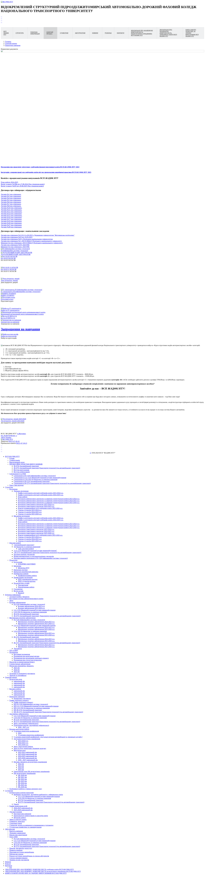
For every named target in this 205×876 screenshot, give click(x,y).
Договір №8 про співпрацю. (11, 206)
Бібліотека (17, 566)
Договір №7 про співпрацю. (11, 204)
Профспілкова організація (23, 577)
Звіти (11, 600)
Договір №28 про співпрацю (11, 227)
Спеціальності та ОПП (17, 474)
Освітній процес (11, 43)
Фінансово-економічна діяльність (21, 666)
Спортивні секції (15, 823)
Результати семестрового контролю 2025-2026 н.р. (36, 533)
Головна (8, 41)
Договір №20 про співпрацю (11, 223)
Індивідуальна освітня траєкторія (21, 793)
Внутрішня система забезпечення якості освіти (26, 599)
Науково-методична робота (19, 729)
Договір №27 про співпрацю (11, 225)
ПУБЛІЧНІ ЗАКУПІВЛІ (26, 564)
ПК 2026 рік (22, 787)
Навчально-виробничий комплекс (26, 572)
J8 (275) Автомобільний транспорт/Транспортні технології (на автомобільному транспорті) (47, 468)
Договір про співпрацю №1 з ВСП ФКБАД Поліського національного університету (31, 241)
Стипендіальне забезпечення (19, 664)
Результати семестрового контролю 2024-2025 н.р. (36, 506)
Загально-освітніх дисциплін (24, 554)
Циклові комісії (15, 543)
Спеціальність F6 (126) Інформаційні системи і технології (35, 476)
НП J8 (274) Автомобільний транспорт (28, 710)
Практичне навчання (12, 45)
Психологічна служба (21, 583)
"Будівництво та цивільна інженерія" (27, 547)
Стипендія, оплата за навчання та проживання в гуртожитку (31, 825)
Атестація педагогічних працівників (27, 739)
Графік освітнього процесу (19, 700)
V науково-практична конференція (26, 731)
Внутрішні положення (22, 654)
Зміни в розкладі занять (17, 819)
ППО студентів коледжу (27, 581)
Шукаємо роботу (20, 817)
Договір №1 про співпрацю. (11, 194)
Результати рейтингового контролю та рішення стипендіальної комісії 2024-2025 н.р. (49, 501)
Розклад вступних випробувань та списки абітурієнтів (29, 856)
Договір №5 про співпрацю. (11, 200)
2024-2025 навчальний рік (27, 756)
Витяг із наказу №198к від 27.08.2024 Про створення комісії (23, 184)
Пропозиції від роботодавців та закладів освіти (31, 816)
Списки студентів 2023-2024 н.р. (30, 510)
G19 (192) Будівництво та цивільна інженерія (30, 612)
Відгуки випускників (21, 470)
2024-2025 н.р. (23, 743)
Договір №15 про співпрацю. (11, 215)
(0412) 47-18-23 (21, 443)
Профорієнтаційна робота (27, 575)
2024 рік (17, 670)
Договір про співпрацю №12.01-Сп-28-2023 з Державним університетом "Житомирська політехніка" (38, 235)
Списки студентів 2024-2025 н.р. (30, 512)
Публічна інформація (12, 595)
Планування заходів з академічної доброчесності (31, 725)
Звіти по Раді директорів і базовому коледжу (30, 748)
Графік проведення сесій (18, 806)
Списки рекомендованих (18, 858)
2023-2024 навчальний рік (27, 754)
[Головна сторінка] (7, 2)
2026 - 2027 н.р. (23, 727)
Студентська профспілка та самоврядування (25, 827)
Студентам (9, 791)
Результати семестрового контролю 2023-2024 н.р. (36, 504)
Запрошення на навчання (20, 329)
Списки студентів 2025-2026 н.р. (30, 514)
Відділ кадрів (18, 591)
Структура (9, 487)
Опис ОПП (13, 837)
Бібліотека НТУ (23, 568)
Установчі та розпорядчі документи (22, 673)
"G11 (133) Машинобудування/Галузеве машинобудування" (35, 550)
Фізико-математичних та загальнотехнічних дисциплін (34, 556)
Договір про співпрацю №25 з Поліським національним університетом (27, 239)
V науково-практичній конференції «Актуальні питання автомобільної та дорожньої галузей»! (48, 737)
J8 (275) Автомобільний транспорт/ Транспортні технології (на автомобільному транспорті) (47, 616)
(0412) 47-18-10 (13, 441)
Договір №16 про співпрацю (11, 217)
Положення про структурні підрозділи (28, 660)
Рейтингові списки (16, 854)
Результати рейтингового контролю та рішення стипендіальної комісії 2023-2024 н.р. (49, 499)
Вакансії (21, 593)
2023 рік (17, 668)
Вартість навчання (16, 831)
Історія (11, 458)
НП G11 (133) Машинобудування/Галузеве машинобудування (36, 706)
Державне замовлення (17, 833)
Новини (8, 862)
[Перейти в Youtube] (1, 16)
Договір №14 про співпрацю (11, 213)
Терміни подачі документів (19, 860)
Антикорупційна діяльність (19, 597)
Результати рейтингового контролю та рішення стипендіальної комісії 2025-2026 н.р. (49, 502)
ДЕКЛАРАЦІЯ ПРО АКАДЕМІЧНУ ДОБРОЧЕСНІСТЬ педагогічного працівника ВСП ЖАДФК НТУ (43, 871)
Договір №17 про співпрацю (11, 219)
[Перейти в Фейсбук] (1, 18)
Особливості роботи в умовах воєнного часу (25, 789)
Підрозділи (13, 560)
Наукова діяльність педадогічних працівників (30, 762)
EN (10, 867)
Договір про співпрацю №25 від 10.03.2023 (16, 237)
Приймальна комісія (21, 574)
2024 (19, 733)
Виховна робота (15, 689)
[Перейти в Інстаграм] (1, 20)
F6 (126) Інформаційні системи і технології (29, 604)
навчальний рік (19, 681)
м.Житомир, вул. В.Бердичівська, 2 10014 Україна (13, 435)
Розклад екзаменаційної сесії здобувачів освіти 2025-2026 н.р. (40, 508)
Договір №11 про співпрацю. (11, 210)
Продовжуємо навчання (22, 814)
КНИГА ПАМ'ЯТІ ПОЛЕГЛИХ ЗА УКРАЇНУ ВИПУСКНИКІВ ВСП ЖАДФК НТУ (36, 873)
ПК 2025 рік (22, 785)
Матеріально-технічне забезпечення (22, 618)
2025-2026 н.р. (23, 744)
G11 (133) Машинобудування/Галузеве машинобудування (34, 610)
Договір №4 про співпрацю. (11, 198)
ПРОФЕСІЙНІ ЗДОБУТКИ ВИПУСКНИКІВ (25, 464)
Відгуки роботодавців (22, 472)
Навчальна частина (21, 570)
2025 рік (17, 671)
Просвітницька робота (26, 587)
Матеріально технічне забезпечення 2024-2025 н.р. (36, 622)
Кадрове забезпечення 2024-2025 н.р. (31, 606)
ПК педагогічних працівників (25, 773)
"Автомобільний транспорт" (24, 545)
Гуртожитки (18, 589)
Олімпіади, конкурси (17, 821)
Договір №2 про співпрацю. (11, 196)
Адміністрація (14, 460)
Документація (23, 585)
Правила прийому (16, 850)
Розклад (8, 864)
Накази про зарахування (18, 835)
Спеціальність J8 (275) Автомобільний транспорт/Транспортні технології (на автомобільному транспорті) (52, 483)
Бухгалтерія (18, 562)
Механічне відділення (22, 516)
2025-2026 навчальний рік (27, 758)
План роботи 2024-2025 (9, 182)
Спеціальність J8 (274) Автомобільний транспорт (32, 481)
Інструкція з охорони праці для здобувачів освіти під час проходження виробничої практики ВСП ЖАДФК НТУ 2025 (46, 172)
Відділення (13, 489)
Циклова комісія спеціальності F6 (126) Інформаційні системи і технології (41, 558)
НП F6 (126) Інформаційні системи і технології (31, 704)
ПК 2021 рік (22, 777)
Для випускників (15, 812)
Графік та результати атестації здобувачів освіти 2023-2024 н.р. (40, 493)
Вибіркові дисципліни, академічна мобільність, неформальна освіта (38, 794)
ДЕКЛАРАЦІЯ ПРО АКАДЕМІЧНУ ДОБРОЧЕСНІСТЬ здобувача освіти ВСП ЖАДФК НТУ (39, 869)
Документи (18, 648)
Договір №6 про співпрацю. (11, 202)
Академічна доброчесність (19, 714)
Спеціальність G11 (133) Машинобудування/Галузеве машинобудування (40, 477)
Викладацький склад (17, 462)
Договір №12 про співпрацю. (11, 212)
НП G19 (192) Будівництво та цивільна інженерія (32, 708)
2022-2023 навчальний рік (27, 752)
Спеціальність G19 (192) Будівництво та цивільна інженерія (35, 479)
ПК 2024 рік (22, 783)
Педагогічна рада (15, 679)
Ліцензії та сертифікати (17, 675)
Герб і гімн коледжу (16, 485)
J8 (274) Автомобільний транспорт (26, 466)
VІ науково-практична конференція (31, 735)
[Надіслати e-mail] (1, 22)
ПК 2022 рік (22, 779)
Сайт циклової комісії (26, 549)
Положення (13, 652)
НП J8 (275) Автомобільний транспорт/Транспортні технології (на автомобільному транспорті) (48, 712)
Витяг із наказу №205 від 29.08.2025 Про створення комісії (22, 186)
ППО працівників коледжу (28, 579)
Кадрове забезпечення (17, 602)
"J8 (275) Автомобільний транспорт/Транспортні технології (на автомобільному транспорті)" (48, 552)
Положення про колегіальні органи (26, 656)
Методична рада (20, 750)
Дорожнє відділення (21, 491)
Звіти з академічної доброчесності (26, 723)
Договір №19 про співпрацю (11, 221)
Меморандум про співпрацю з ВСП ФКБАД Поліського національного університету (32, 243)
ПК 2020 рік (22, 775)
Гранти (16, 804)
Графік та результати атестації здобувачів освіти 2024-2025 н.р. (40, 495)
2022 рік (21, 764)
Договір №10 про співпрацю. (11, 208)
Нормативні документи (22, 698)
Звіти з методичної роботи (23, 746)
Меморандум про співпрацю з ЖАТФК (15, 247)
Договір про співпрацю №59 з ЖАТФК (15, 245)
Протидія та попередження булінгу (22, 662)
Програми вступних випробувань (21, 852)
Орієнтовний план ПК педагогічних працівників (32, 771)
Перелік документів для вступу (20, 848)
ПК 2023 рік (22, 781)
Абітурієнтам (10, 829)
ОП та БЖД (13, 650)
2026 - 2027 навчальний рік (28, 760)
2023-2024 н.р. (23, 741)
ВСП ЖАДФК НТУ (12, 456)
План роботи (22, 497)
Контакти (8, 866)
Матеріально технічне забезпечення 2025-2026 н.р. (36, 623)
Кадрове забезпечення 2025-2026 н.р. (31, 608)
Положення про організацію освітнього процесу (31, 658)
